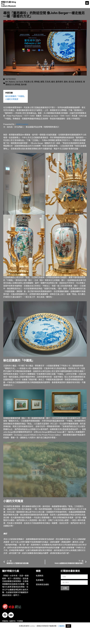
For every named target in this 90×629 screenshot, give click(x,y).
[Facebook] (5, 615)
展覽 (42, 82)
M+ (6, 82)
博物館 (37, 82)
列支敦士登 (28, 82)
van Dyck (19, 82)
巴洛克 (47, 82)
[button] (87, 3)
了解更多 (61, 626)
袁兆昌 (71, 82)
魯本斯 (24, 84)
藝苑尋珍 (59, 82)
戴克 (53, 82)
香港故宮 (78, 82)
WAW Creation (22, 124)
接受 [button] (68, 626)
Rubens (12, 82)
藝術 (66, 82)
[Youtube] (11, 615)
